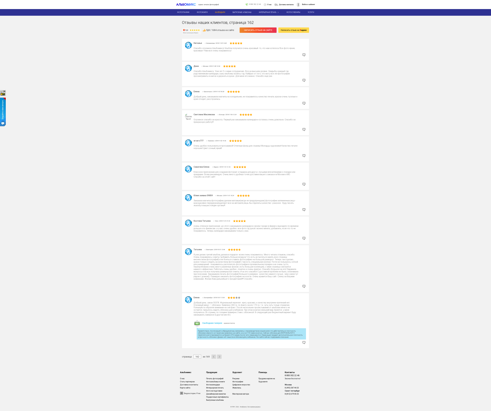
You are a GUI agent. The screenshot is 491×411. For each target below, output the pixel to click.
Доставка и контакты (189, 385)
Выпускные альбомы (215, 400)
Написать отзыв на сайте (258, 30)
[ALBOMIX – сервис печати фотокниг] (187, 4)
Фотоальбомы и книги (215, 382)
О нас (269, 4)
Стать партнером (187, 382)
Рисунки (235, 379)
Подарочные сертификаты (217, 397)
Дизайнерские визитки (216, 394)
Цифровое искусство (241, 385)
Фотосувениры (293, 12)
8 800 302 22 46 (255, 4)
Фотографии (237, 382)
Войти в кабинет (308, 4)
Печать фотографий (214, 379)
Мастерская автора (240, 394)
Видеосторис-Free (192, 393)
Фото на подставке (214, 391)
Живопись (236, 388)
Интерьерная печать (215, 388)
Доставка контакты (286, 4)
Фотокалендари (213, 385)
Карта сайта (185, 388)
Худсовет (237, 372)
